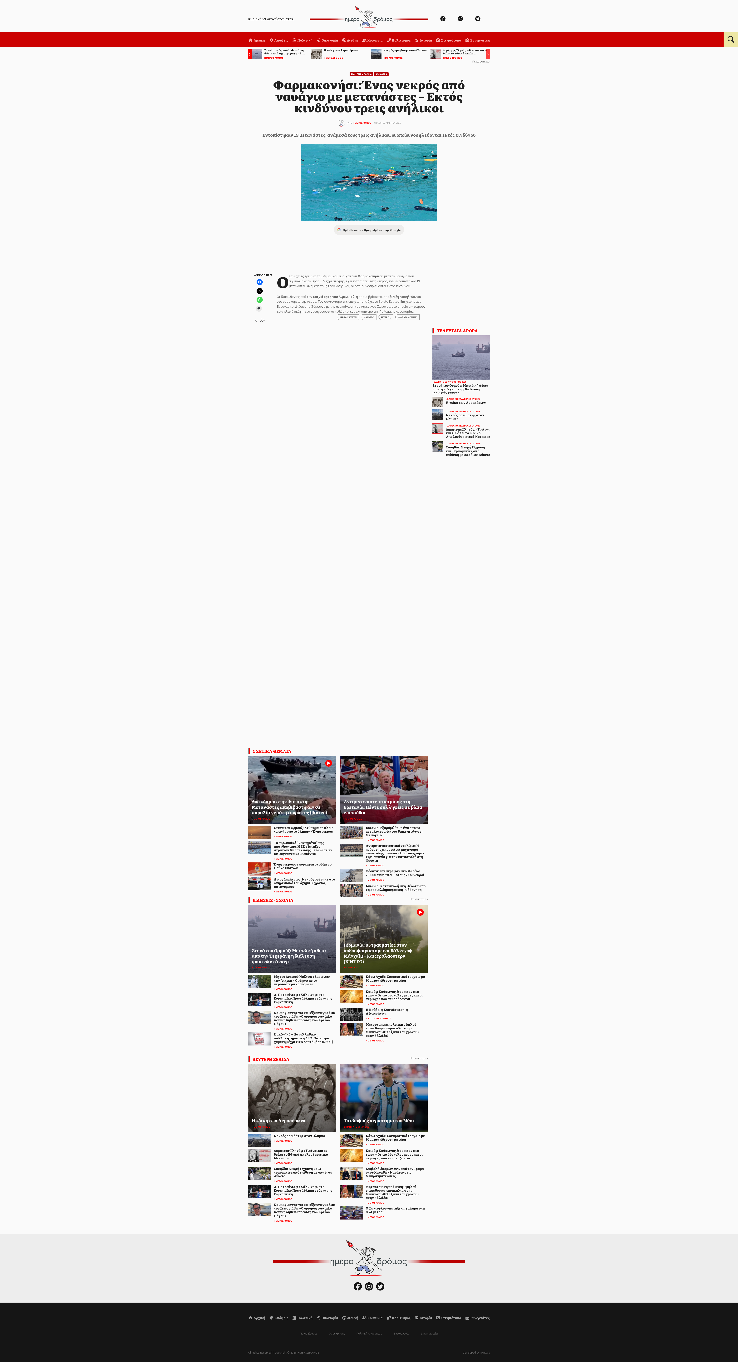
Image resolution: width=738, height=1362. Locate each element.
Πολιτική (304, 40)
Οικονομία (329, 40)
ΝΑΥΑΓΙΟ (369, 317)
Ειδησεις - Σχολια (361, 74)
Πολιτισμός (401, 40)
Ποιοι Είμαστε (308, 1333)
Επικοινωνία (401, 1333)
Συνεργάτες (480, 40)
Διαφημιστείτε (429, 1333)
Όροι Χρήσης (337, 1333)
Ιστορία (425, 40)
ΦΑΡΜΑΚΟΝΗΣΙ (407, 317)
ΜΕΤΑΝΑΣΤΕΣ (348, 317)
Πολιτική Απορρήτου (369, 1333)
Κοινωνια (381, 74)
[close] (701, 16)
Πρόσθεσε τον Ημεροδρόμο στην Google (372, 230)
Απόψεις (281, 40)
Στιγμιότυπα (450, 40)
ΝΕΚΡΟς (386, 317)
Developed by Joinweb (476, 1352)
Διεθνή (352, 40)
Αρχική (259, 40)
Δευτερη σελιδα (271, 1059)
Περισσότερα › (481, 61)
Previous (249, 54)
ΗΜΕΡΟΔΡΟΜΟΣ (362, 122)
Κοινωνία (375, 40)
